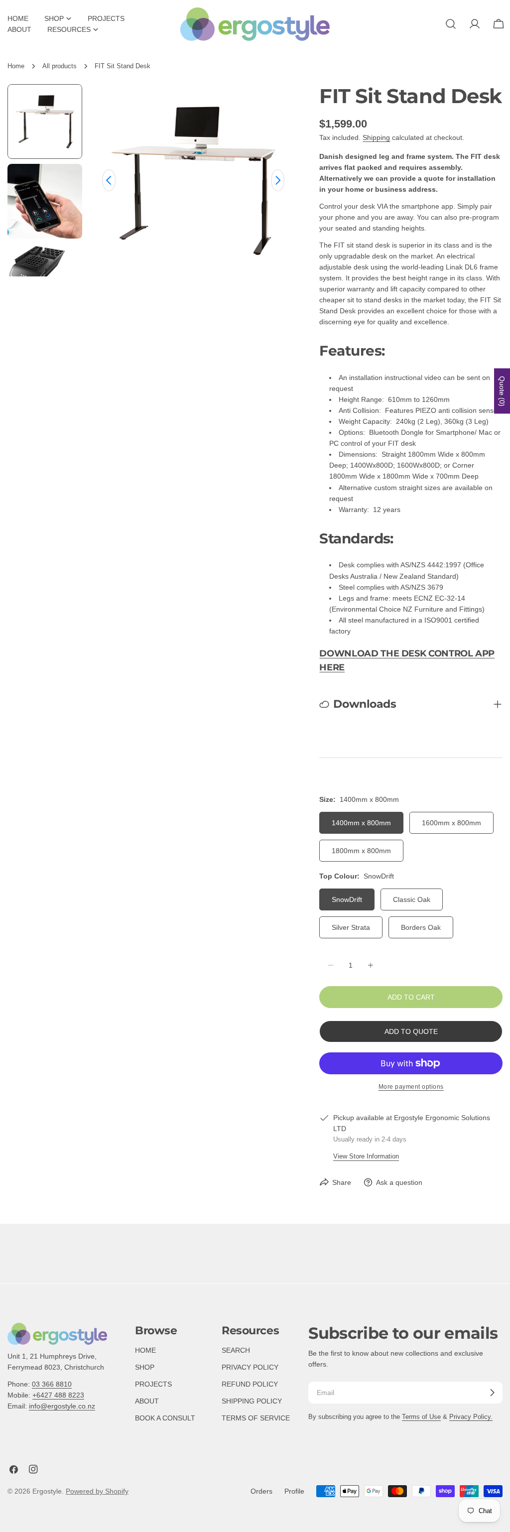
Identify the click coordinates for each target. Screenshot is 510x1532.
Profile (294, 1491)
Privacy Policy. (471, 1416)
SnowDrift (347, 899)
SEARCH (236, 1350)
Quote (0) (502, 391)
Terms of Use (421, 1416)
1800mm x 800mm (361, 851)
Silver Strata (351, 927)
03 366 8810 (52, 1384)
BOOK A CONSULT (165, 1418)
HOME (145, 1350)
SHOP (144, 1367)
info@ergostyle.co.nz (62, 1406)
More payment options (411, 1086)
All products (59, 66)
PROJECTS (153, 1384)
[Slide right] (277, 180)
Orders (261, 1491)
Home (15, 66)
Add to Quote (411, 1031)
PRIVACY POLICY (250, 1367)
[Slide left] (109, 180)
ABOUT (147, 1401)
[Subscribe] (492, 1392)
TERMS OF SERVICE (256, 1418)
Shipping (376, 137)
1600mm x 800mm (451, 823)
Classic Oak (411, 899)
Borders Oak (421, 927)
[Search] (451, 24)
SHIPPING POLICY (252, 1401)
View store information (366, 1156)
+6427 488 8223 (58, 1395)
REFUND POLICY (250, 1384)
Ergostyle (47, 1491)
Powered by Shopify (97, 1491)
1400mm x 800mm (361, 823)
